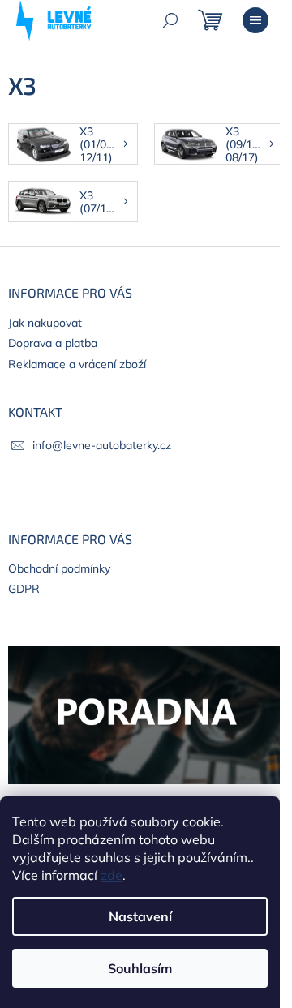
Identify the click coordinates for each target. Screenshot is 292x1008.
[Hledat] (170, 20)
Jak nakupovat (45, 322)
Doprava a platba (52, 343)
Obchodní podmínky (59, 568)
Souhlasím (140, 968)
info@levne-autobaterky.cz (101, 445)
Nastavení (140, 916)
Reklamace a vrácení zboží (77, 364)
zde (111, 875)
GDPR (24, 588)
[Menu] (255, 20)
